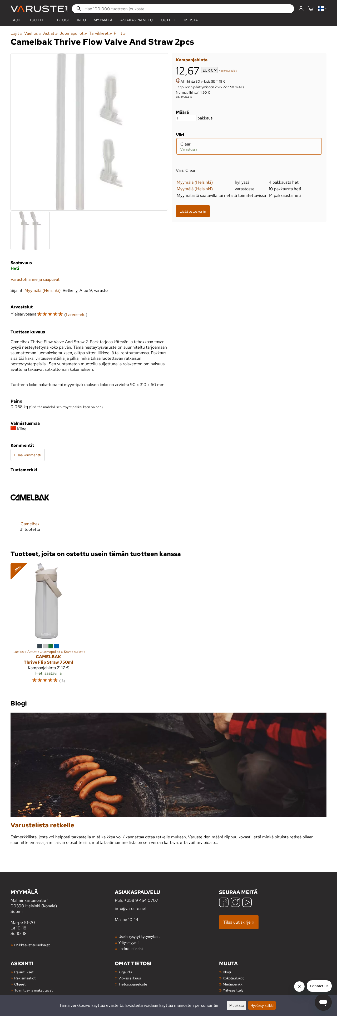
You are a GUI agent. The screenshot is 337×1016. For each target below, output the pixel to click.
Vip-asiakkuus (129, 977)
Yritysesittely (233, 990)
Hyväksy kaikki (262, 1005)
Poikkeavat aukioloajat (32, 944)
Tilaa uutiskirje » (238, 922)
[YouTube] (247, 903)
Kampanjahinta (191, 60)
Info (81, 20)
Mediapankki (233, 984)
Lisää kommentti (27, 454)
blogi (63, 20)
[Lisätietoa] (178, 81)
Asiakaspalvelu (136, 20)
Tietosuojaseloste (132, 984)
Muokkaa (236, 1005)
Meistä (191, 20)
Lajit (16, 20)
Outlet (168, 20)
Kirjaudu (125, 971)
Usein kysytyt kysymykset (139, 936)
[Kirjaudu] (301, 9)
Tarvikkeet (100, 33)
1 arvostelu (76, 314)
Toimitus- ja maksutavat (33, 990)
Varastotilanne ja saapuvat (35, 279)
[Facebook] (224, 903)
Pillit (120, 33)
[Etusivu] (39, 9)
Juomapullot (73, 33)
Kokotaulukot (233, 977)
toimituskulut (229, 70)
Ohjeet (20, 984)
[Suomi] (322, 9)
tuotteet (39, 20)
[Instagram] (235, 903)
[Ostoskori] (311, 9)
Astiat (50, 33)
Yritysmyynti (128, 942)
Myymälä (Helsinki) (195, 182)
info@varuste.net (131, 908)
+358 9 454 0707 (141, 900)
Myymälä (103, 20)
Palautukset (23, 971)
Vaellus (32, 33)
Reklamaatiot (25, 977)
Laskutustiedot (130, 948)
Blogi (227, 971)
